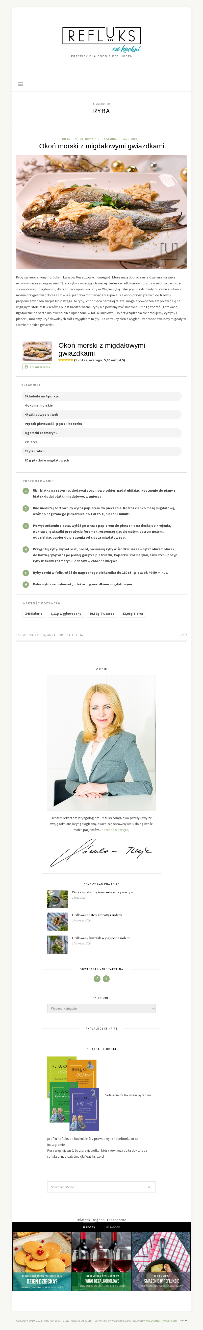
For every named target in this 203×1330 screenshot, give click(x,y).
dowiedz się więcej (115, 829)
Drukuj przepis (39, 367)
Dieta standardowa (112, 139)
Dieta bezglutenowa (78, 139)
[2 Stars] (62, 359)
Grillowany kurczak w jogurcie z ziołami (101, 938)
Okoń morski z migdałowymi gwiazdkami (101, 146)
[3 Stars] (65, 359)
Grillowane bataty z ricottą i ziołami (97, 915)
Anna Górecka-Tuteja (65, 635)
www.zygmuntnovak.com (160, 1320)
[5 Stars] (71, 359)
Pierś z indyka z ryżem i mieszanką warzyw (102, 892)
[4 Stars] (68, 359)
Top (182, 1320)
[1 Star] (59, 359)
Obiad (135, 139)
